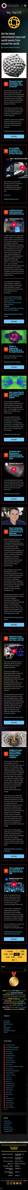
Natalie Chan (9, 1088)
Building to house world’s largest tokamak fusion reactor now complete (15, 754)
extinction (20, 996)
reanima (14, 1005)
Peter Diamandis (8, 1024)
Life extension (7, 1003)
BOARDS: (17, 1164)
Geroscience (7, 1121)
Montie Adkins (10, 1103)
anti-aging (15, 991)
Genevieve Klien (11, 199)
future (24, 997)
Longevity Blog (8, 1123)
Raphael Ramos (10, 1085)
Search (25, 970)
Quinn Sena (10, 131)
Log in (5, 47)
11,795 (13, 957)
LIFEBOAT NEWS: (18, 1154)
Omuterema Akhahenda (12, 1071)
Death (11, 996)
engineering (18, 362)
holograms (21, 717)
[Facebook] (8, 1183)
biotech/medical (17, 131)
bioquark (14, 993)
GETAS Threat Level (14, 1148)
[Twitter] (11, 1183)
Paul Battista (10, 314)
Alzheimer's (10, 991)
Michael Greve (11, 618)
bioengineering (19, 932)
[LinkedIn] (14, 1183)
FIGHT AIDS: (5, 1166)
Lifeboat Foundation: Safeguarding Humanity (10, 5)
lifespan (14, 1003)
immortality (7, 1001)
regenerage (20, 1005)
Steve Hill (8, 1092)
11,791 (11, 954)
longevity (20, 1003)
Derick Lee (9, 1079)
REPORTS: (17, 1166)
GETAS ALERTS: (18, 1158)
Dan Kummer (9, 1068)
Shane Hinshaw (11, 717)
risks (13, 1007)
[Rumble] (20, 1183)
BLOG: (16, 1161)
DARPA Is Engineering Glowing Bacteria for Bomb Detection (16, 349)
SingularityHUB (8, 1131)
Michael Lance (10, 1098)
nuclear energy (19, 849)
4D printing (7, 1022)
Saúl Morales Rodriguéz (12, 1047)
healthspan (16, 999)
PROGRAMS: (17, 1169)
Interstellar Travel (15, 1001)
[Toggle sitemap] (22, 6)
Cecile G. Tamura (10, 1075)
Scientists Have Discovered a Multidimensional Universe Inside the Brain (16, 455)
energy (17, 717)
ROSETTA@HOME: (8, 1172)
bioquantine (8, 993)
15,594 (20, 957)
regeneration (5, 1007)
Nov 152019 (6, 84)
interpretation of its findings (12, 423)
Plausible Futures (8, 1129)
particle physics (7, 851)
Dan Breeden (9, 1053)
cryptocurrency (5, 996)
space (19, 434)
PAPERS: (16, 1172)
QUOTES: (16, 1176)
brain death (21, 995)
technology (7, 1009)
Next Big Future (8, 1127)
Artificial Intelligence (22, 990)
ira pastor (21, 1001)
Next (13, 960)
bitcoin (12, 995)
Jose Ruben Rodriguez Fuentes (14, 1066)
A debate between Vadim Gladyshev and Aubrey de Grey (16, 212)
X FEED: (4, 1161)
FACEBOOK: (4, 1154)
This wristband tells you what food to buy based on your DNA (16, 871)
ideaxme (25, 999)
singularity (16, 1007)
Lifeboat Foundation (10, 1181)
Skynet (5, 1032)
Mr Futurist (7, 1125)
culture (9, 996)
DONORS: (9, 1164)
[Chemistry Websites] (14, 979)
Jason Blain (9, 1100)
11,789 (22, 951)
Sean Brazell (9, 1090)
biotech (20, 993)
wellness (21, 1009)
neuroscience (17, 494)
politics (10, 1005)
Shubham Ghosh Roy (12, 1049)
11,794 (8, 957)
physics (15, 434)
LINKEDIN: (5, 1158)
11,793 (22, 954)
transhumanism (14, 1009)
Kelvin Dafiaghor (10, 1062)
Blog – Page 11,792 (14, 12)
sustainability (24, 1007)
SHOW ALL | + (6, 1109)
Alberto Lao (9, 1081)
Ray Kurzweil (7, 1027)
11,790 (6, 954)
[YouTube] (17, 1183)
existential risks (16, 997)
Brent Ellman (9, 1094)
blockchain (16, 995)
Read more (14, 136)
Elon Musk (6, 1029)
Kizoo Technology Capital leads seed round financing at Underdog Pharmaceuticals (16, 532)
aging (4, 991)
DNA (5, 1026)
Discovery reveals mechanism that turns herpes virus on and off (16, 84)
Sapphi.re (25, 1181)
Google (6, 999)
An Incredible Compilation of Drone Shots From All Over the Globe (15, 151)
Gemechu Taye (10, 1060)
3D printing (7, 1021)
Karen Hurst (9, 1064)
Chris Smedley (10, 1107)
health (22, 131)
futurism (3, 999)
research (11, 1007)
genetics (15, 934)
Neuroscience (7, 1005)
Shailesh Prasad (10, 1055)
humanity (21, 999)
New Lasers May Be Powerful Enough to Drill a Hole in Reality (16, 395)
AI (6, 991)
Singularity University (9, 1030)
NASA (25, 1003)
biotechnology (6, 995)
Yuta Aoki (8, 1077)
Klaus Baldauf (10, 1073)
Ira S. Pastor (9, 1105)
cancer (24, 995)
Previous (10, 951)
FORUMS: (10, 1176)
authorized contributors (14, 47)
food (12, 934)
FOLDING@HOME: (8, 1169)
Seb (7, 1096)
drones (17, 199)
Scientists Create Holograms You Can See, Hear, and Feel (16, 638)
